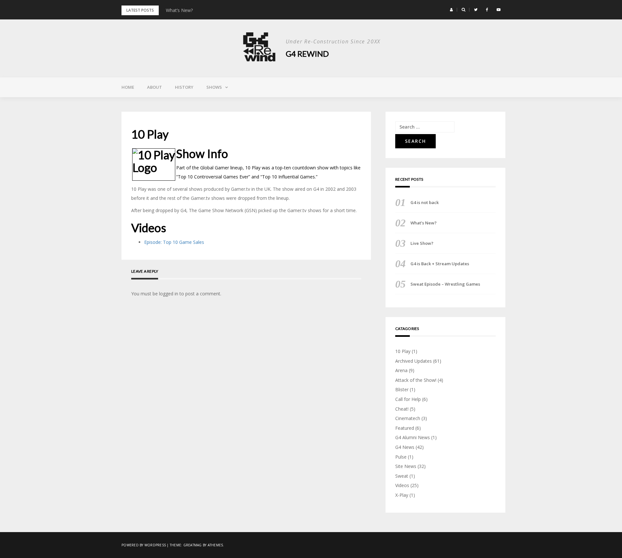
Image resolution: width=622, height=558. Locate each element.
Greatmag (192, 545)
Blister (402, 389)
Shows (214, 87)
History (184, 87)
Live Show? (421, 243)
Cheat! (402, 409)
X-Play (401, 495)
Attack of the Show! (415, 380)
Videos (402, 485)
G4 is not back (424, 202)
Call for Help (408, 399)
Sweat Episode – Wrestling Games (445, 284)
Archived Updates (413, 361)
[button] (451, 10)
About (154, 87)
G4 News (404, 447)
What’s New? (179, 10)
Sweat (401, 476)
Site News (405, 466)
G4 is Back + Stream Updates (439, 264)
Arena (401, 370)
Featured (404, 428)
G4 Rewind (307, 53)
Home (127, 87)
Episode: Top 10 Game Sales (174, 242)
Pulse (401, 457)
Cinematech (407, 418)
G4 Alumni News (412, 437)
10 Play (402, 351)
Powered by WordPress (143, 545)
